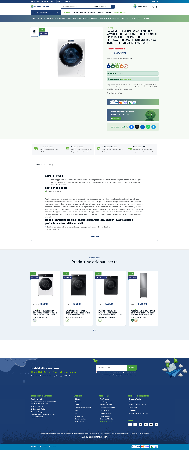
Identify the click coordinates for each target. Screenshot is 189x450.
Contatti (108, 12)
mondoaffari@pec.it (38, 412)
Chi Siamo (75, 12)
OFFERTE (67, 12)
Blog (58, 1)
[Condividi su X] (137, 127)
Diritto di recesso (134, 402)
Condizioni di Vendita (135, 399)
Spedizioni (83, 12)
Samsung (35, 309)
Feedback (52, 1)
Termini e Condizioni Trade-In (137, 405)
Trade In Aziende (79, 422)
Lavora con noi (66, 1)
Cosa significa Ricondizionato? (39, 1)
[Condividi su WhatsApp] (148, 127)
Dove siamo (78, 402)
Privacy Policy (133, 407)
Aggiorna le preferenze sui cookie (138, 413)
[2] (95, 330)
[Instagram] (135, 424)
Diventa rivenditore (80, 419)
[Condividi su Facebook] (131, 127)
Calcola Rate (116, 118)
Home (32, 18)
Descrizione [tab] (40, 164)
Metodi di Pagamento (106, 405)
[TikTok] (156, 424)
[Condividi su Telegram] (153, 127)
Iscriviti (131, 368)
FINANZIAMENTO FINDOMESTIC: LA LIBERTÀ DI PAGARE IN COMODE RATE (94, 432)
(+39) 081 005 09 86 (39, 406)
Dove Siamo (100, 12)
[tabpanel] (71, 58)
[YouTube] (151, 424)
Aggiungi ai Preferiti (115, 93)
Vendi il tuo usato (120, 12)
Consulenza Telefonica (106, 419)
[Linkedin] (146, 424)
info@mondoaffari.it (39, 409)
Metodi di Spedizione (106, 402)
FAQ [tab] (51, 164)
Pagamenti (91, 12)
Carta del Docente (105, 410)
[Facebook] (130, 424)
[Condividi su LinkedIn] (142, 127)
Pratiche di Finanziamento (107, 407)
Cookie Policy (133, 410)
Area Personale (104, 399)
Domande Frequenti (105, 413)
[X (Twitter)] (140, 424)
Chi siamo (77, 399)
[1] (93, 330)
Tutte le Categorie (41, 12)
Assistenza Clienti (105, 416)
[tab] (34, 32)
